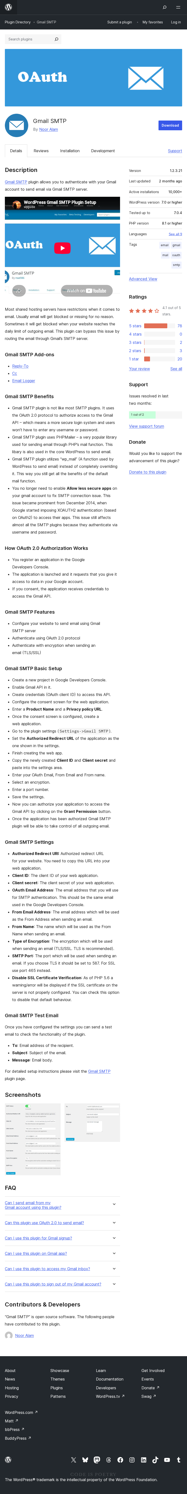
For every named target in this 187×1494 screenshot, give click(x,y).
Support (175, 150)
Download (170, 125)
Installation (70, 150)
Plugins (56, 1387)
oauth (176, 255)
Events (147, 1379)
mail (165, 255)
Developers (106, 1387)
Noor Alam (48, 129)
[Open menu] (179, 7)
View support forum (146, 426)
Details (16, 150)
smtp (176, 265)
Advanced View (143, 278)
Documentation (109, 1379)
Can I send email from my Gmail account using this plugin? (33, 1205)
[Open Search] (164, 7)
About (10, 1370)
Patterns (58, 1396)
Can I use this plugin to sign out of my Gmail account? (53, 1284)
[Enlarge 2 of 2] (113, 1110)
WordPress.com (21, 1412)
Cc (14, 373)
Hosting (12, 1387)
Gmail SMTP (16, 181)
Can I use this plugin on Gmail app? (36, 1253)
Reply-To (20, 366)
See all (176, 368)
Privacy (11, 1396)
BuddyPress (18, 1438)
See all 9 (175, 234)
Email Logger (23, 380)
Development (103, 150)
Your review (139, 368)
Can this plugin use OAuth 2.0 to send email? (44, 1223)
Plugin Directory (18, 22)
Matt (12, 1421)
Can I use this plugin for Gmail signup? (38, 1238)
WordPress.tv (110, 1396)
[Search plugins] (56, 39)
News (10, 1379)
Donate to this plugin (147, 472)
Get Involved (153, 1370)
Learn (101, 1370)
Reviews (41, 150)
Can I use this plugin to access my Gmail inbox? (47, 1269)
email (164, 245)
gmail (176, 245)
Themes (57, 1379)
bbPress (15, 1429)
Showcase (59, 1370)
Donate (150, 1387)
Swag (148, 1396)
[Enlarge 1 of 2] (54, 1110)
